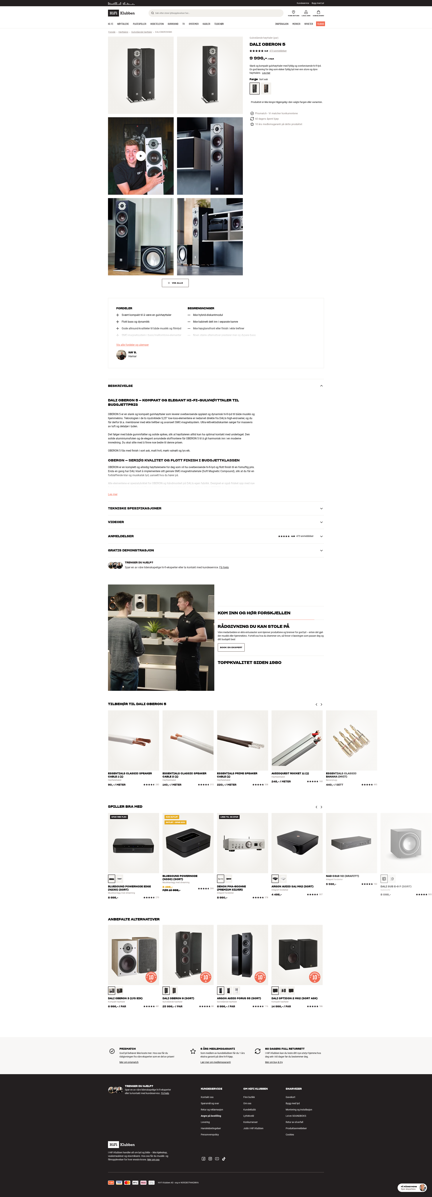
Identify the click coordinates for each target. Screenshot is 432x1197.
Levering (205, 1122)
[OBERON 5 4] (210, 156)
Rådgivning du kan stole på (253, 635)
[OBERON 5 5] (141, 236)
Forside (111, 32)
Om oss (247, 1103)
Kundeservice (303, 3)
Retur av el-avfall (294, 1122)
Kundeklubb (249, 1109)
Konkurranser (250, 1122)
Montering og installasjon (299, 1109)
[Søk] (153, 13)
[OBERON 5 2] (210, 75)
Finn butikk (249, 1097)
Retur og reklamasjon (212, 1109)
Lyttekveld (248, 1115)
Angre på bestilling (211, 1115)
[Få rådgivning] (422, 1188)
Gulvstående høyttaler (141, 32)
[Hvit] (119, 879)
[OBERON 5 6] (210, 236)
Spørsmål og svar (210, 1103)
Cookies (290, 1134)
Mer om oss (153, 1159)
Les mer (266, 73)
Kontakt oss (207, 1097)
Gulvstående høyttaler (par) (264, 38)
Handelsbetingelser (211, 1128)
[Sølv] (220, 879)
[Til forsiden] (121, 13)
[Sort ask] (255, 88)
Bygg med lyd (318, 3)
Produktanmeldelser (296, 1128)
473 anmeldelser (278, 51)
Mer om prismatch (129, 1062)
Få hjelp (224, 567)
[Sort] (111, 879)
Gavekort (290, 1097)
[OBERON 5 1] (141, 75)
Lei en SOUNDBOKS (296, 1115)
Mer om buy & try (274, 1062)
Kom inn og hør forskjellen (254, 618)
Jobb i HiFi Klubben (253, 1128)
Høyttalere (123, 32)
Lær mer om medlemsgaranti (215, 1062)
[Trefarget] (111, 990)
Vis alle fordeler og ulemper (132, 344)
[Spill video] (141, 156)
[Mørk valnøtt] (266, 88)
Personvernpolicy (210, 1134)
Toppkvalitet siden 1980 (249, 649)
